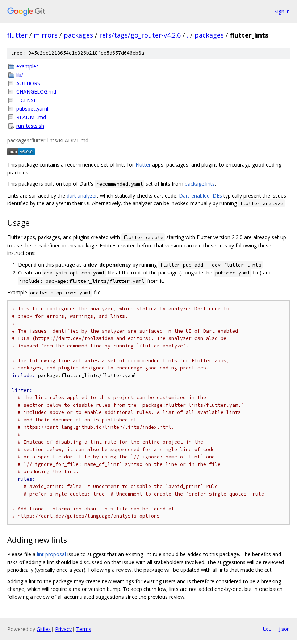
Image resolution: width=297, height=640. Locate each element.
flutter (17, 35)
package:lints (200, 183)
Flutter (143, 164)
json (284, 629)
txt (266, 629)
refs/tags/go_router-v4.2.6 (140, 35)
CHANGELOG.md (36, 91)
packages (78, 35)
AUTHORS (28, 83)
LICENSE (26, 100)
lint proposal (51, 554)
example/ (27, 66)
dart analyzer (82, 195)
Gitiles (44, 629)
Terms (83, 629)
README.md (31, 117)
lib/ (19, 74)
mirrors (46, 35)
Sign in (282, 11)
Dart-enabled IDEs (200, 195)
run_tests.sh (30, 125)
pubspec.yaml (32, 108)
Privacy (63, 629)
